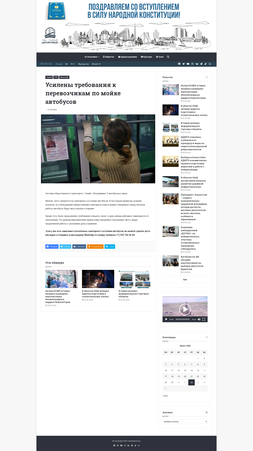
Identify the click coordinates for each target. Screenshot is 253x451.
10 (166, 370)
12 (179, 370)
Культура (147, 57)
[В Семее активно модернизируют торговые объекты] (135, 279)
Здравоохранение (128, 57)
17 (166, 376)
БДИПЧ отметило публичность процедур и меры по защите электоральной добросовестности (194, 143)
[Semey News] (126, 37)
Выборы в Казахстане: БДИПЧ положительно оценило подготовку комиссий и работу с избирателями (194, 163)
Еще (185, 279)
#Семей (59, 64)
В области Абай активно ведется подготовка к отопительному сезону (95, 294)
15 (198, 370)
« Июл (165, 396)
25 (172, 382)
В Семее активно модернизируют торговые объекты (134, 294)
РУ (72, 64)
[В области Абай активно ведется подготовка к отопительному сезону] (98, 279)
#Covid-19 (96, 64)
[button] (185, 309)
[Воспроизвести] (166, 319)
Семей (49, 77)
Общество (109, 57)
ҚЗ (66, 64)
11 (172, 370)
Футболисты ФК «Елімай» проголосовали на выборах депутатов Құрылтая (192, 262)
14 (191, 370)
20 (185, 376)
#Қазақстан (83, 64)
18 (172, 376)
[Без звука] (199, 319)
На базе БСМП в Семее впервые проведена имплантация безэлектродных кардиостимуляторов (57, 296)
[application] (185, 309)
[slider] (183, 319)
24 (166, 382)
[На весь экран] (203, 319)
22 (198, 376)
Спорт (161, 57)
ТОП (56, 77)
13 (185, 370)
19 (179, 376)
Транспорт (64, 77)
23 (204, 376)
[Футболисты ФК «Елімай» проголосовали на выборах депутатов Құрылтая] (171, 260)
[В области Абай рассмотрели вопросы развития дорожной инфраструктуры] (171, 181)
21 (191, 376)
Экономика (92, 57)
